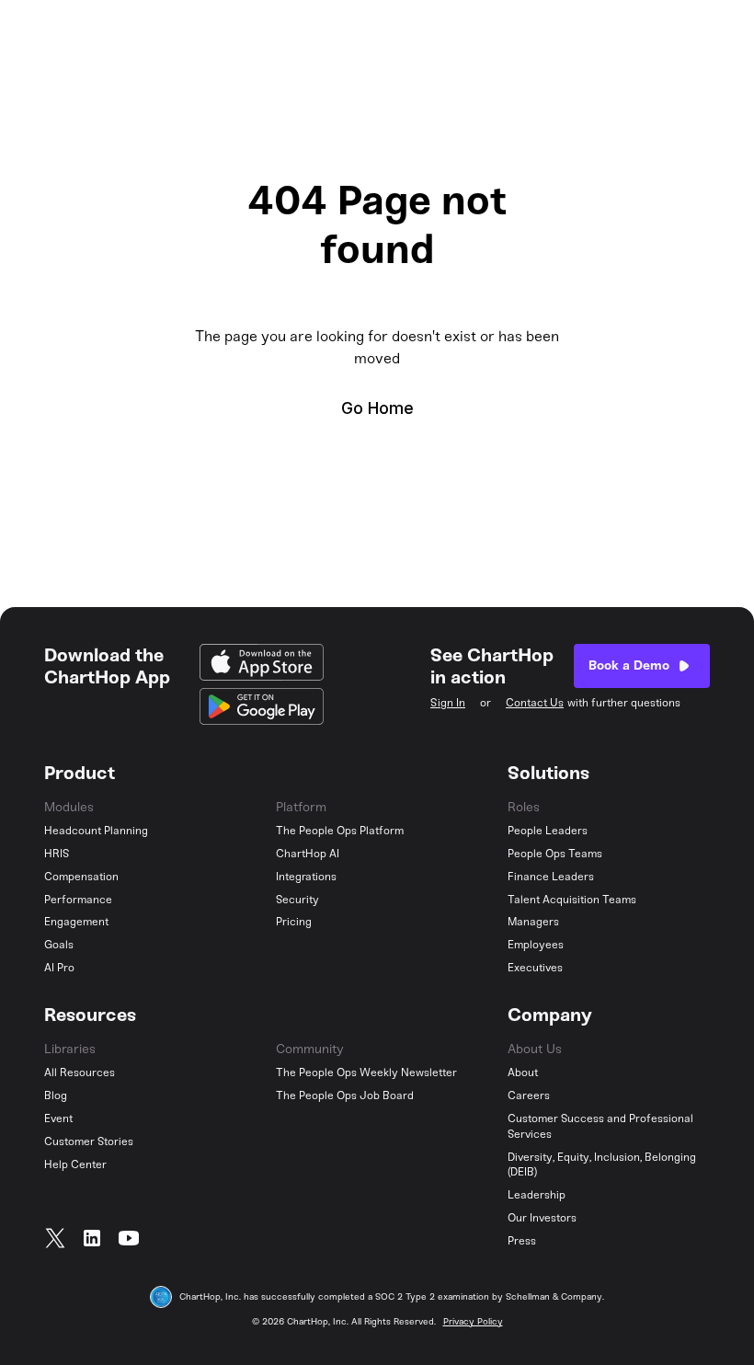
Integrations (306, 876)
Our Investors (542, 1217)
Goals (59, 944)
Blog (55, 1095)
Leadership (537, 1194)
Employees (536, 944)
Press (522, 1240)
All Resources (79, 1072)
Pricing (294, 921)
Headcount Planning (96, 830)
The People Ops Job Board (345, 1095)
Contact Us (535, 702)
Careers (529, 1095)
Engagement (76, 921)
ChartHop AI (307, 853)
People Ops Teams (555, 853)
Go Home (377, 408)
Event (58, 1118)
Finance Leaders (551, 876)
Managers (533, 921)
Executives (535, 967)
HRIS (57, 853)
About (523, 1072)
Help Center (75, 1164)
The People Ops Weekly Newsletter (366, 1072)
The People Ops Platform (340, 830)
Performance (78, 899)
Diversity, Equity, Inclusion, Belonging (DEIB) (602, 1165)
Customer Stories (88, 1141)
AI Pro (59, 967)
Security (297, 899)
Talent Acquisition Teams (572, 899)
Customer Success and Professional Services (600, 1126)
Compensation (81, 876)
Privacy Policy (473, 1321)
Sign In (447, 702)
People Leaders (548, 830)
